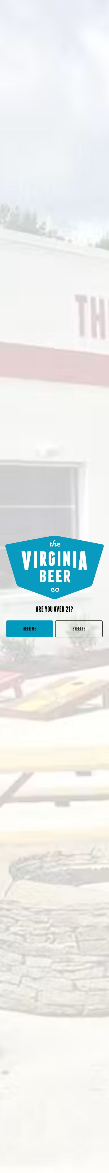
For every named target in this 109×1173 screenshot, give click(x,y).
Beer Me (29, 628)
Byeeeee (78, 628)
